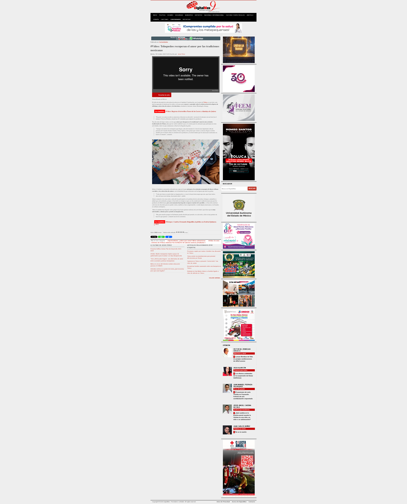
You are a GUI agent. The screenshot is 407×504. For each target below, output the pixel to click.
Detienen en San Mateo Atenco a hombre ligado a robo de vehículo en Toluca (203, 272)
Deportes (198, 15)
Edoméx (170, 15)
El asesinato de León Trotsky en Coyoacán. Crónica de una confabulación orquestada (243, 395)
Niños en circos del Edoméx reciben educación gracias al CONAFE (165, 265)
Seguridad (179, 15)
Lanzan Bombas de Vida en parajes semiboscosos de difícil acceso (243, 359)
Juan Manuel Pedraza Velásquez (242, 386)
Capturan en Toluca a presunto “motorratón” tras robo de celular (202, 262)
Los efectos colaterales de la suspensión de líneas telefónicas (243, 376)
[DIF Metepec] (239, 236)
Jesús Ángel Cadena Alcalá (242, 406)
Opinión (156, 20)
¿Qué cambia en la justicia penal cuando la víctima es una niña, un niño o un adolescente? (242, 416)
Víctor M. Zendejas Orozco (242, 350)
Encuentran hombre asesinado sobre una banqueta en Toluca (204, 267)
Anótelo (250, 15)
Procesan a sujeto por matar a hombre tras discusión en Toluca (204, 252)
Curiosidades (175, 20)
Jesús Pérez (181, 54)
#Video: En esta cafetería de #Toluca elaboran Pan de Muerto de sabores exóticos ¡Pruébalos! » (185, 242)
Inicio (155, 15)
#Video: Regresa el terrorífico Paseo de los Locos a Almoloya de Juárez (191, 111)
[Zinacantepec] (239, 264)
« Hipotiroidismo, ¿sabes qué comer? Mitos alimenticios (186, 241)
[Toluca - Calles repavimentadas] (239, 293)
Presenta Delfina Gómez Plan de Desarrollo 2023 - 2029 (166, 250)
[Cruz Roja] (239, 468)
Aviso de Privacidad (223, 502)
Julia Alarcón (239, 368)
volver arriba (214, 278)
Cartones (164, 20)
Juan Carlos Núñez (241, 426)
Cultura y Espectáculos (235, 15)
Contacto (252, 502)
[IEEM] (239, 78)
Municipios (189, 15)
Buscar (252, 188)
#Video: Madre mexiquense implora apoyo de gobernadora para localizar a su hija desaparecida (166, 255)
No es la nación (241, 432)
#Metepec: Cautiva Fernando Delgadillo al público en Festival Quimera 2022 (185, 223)
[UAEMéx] (239, 207)
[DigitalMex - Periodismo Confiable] (203, 7)
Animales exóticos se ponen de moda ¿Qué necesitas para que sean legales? (167, 270)
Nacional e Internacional (214, 15)
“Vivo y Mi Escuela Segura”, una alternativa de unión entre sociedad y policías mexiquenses (167, 260)
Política (162, 15)
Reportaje (187, 20)
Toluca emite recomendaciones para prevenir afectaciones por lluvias (201, 257)
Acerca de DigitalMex (239, 502)
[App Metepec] (203, 28)
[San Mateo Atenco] (239, 325)
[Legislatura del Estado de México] (239, 49)
